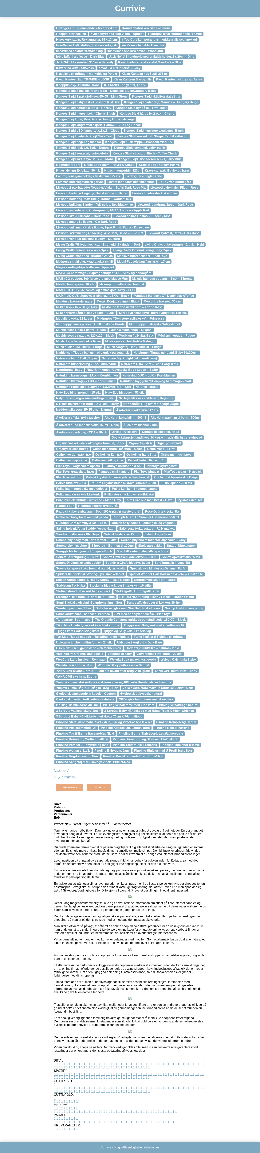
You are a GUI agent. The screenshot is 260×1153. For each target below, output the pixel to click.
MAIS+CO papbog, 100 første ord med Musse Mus (92, 278)
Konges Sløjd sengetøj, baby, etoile (139, 147)
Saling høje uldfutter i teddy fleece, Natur (85, 528)
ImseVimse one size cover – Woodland (135, 51)
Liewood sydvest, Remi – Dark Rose (173, 233)
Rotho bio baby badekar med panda (82, 517)
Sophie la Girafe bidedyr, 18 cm (127, 562)
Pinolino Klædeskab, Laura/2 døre (125, 727)
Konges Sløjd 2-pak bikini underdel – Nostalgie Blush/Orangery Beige (106, 90)
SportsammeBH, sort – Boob (155, 579)
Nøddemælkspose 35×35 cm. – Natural (84, 409)
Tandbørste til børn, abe (73, 619)
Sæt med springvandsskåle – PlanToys (142, 614)
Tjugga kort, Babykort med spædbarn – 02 (154, 625)
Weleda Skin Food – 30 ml (74, 665)
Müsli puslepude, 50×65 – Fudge (79, 347)
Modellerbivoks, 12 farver (74, 318)
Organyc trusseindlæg (72, 448)
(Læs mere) (61, 770)
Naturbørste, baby (69, 369)
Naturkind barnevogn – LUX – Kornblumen (87, 375)
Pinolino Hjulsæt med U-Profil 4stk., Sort (163, 750)
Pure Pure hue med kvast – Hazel (149, 500)
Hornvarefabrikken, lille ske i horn (146, 28)
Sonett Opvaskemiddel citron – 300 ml (130, 557)
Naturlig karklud (147, 386)
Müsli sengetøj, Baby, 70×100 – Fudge (134, 347)
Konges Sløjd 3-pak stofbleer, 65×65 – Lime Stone (92, 96)
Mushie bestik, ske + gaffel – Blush (81, 330)
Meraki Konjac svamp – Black (118, 301)
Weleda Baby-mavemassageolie (133, 659)
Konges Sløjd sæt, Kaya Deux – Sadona (85, 159)
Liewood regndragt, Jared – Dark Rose (165, 204)
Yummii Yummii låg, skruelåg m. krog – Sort (87, 688)
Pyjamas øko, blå (190, 500)
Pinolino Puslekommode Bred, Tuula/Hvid (133, 756)
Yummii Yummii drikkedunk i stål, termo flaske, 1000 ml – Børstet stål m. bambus (113, 682)
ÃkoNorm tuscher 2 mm (140, 425)
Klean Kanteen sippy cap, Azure (179, 79)
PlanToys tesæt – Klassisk (183, 471)
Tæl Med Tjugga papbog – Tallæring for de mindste (92, 636)
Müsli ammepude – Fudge (176, 335)
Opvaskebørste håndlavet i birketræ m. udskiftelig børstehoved (157, 437)
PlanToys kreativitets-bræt (75, 471)
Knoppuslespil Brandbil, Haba (78, 85)
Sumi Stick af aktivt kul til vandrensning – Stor (89, 602)
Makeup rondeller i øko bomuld (121, 284)
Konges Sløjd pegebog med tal (78, 142)
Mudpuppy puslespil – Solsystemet (154, 324)
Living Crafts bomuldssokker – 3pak (82, 250)
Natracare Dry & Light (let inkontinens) (129, 358)
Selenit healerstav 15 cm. (122, 534)
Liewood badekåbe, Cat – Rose (154, 193)
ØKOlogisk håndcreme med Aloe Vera (146, 699)
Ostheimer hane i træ (141, 454)
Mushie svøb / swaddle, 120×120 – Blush (85, 335)
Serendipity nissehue (71, 545)
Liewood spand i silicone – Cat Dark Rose (86, 221)
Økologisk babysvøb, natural (141, 693)
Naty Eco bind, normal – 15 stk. (78, 392)
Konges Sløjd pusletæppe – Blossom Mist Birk (138, 142)
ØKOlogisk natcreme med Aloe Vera (128, 705)
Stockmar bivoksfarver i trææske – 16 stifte (120, 585)
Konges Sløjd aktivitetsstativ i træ (156, 96)
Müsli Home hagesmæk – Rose (78, 341)
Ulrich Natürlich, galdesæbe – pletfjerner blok (88, 648)
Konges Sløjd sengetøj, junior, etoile (82, 153)
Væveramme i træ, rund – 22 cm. (159, 653)
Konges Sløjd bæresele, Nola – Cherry (83, 107)
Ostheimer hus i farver (177, 454)
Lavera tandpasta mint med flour (130, 182)
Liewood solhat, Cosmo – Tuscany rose (142, 216)
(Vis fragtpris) (67, 777)
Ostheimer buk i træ (161, 448)
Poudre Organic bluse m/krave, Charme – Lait (123, 483)
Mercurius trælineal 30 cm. (162, 301)
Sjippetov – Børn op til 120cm (112, 545)
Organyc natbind (169, 443)
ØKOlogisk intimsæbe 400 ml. (77, 705)
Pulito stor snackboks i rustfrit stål (129, 494)
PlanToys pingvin (146, 471)
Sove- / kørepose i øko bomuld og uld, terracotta (90, 568)
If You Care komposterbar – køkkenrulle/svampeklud (159, 39)
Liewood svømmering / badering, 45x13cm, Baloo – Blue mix (99, 233)
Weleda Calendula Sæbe (178, 659)
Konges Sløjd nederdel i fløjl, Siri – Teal (84, 136)
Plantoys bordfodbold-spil (123, 466)
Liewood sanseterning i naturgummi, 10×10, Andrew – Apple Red (102, 210)
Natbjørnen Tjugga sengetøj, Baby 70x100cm (165, 352)
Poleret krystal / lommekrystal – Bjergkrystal (117, 477)
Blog (117, 1147)
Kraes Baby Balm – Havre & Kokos (109, 164)
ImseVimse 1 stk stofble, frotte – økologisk (86, 45)
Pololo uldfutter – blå (71, 483)
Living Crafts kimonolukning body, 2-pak (142, 250)
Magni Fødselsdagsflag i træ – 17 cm (143, 261)
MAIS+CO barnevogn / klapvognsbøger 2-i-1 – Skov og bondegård (104, 273)
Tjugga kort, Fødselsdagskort (77, 631)
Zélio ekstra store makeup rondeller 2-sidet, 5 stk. (158, 688)
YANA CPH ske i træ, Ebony (76, 676)
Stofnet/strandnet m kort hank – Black (83, 591)
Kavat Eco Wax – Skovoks (75, 68)
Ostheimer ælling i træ (107, 460)
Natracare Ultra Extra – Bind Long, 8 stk (149, 364)
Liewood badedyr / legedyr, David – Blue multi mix (92, 193)
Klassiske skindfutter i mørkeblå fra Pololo (86, 73)
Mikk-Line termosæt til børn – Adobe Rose (132, 307)
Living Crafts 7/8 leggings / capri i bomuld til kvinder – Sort (98, 244)
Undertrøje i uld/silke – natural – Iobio (152, 648)
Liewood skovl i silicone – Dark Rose (82, 216)
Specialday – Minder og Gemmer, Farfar (158, 568)
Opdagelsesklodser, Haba (160, 431)
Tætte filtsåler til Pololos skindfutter (159, 636)
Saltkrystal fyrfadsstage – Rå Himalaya (147, 528)
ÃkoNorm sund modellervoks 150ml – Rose (87, 425)
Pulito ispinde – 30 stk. (176, 483)
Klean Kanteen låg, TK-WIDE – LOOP (82, 79)
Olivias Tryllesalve (124, 431)
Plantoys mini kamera (113, 471)
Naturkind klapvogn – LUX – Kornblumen (86, 381)
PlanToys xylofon (68, 477)
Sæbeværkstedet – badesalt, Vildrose (83, 614)
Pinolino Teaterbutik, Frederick (135, 745)
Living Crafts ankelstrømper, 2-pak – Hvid (174, 244)
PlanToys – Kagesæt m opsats (78, 466)
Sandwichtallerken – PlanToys (78, 534)
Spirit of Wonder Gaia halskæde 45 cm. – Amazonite (166, 574)
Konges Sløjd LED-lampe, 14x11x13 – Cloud (88, 130)
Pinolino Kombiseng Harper (176, 722)
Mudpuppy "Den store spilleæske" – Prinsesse (130, 318)
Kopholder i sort (68, 164)
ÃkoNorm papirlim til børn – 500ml (175, 417)
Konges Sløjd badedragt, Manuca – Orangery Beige (161, 102)
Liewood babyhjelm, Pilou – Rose (174, 187)
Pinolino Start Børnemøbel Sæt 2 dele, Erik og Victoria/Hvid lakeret (104, 722)
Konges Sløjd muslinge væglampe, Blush (154, 130)
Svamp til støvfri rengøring (184, 608)
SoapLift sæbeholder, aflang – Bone (142, 551)
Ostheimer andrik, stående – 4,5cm (118, 448)
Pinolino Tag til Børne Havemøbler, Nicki (85, 733)
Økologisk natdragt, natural (178, 705)
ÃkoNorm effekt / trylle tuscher (78, 417)
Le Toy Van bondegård (175, 182)
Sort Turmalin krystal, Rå (172, 562)
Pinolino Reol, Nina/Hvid (171, 727)
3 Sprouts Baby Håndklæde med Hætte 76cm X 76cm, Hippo (99, 716)
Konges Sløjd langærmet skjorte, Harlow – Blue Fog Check (98, 125)
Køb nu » (99, 787)
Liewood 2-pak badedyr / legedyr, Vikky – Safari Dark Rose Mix (101, 187)
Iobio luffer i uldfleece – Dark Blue (80, 56)
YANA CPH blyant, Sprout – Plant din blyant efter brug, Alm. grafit (103, 671)
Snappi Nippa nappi (181, 545)
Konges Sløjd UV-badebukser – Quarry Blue (150, 159)
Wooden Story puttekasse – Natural (123, 665)
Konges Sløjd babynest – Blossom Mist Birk (88, 102)
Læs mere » (69, 787)
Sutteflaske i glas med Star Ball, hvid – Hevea (128, 608)
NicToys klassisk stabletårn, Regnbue (146, 398)
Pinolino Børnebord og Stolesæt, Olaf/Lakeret (145, 739)
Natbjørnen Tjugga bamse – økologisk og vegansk (92, 352)
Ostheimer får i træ (108, 454)
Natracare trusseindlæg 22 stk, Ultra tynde (86, 364)
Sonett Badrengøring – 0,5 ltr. (77, 557)
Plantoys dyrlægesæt (162, 466)
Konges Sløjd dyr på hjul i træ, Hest (141, 107)
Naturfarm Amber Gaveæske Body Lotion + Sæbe (122, 369)
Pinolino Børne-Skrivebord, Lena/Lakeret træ (151, 733)
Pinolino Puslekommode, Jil (76, 727)
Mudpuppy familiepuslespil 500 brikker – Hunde (90, 324)
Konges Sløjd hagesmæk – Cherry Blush (85, 113)
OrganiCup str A (140, 443)
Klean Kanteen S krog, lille (133, 79)
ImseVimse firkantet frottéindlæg (79, 51)
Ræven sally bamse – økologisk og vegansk (143, 523)
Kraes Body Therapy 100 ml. (159, 164)
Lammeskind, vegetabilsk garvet (79, 182)
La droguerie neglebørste (143, 176)
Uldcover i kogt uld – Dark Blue (139, 642)
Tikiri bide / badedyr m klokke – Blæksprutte (87, 625)
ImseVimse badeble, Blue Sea (142, 45)
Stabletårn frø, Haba (70, 585)
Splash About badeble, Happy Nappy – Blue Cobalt (93, 579)
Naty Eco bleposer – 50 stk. (124, 392)
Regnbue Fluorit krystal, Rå (98, 505)
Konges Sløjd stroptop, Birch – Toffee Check (145, 153)
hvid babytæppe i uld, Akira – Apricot (117, 33)
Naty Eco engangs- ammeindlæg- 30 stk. (85, 398)
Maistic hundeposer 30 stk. (75, 284)
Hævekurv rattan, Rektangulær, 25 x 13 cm (86, 39)
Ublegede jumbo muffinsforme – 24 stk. (84, 642)
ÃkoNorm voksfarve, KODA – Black (81, 432)
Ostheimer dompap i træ (73, 454)
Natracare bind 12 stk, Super (76, 358)
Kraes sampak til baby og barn (167, 170)
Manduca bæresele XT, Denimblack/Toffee (164, 295)
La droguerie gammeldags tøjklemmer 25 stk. (88, 176)
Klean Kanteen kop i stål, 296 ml (144, 73)
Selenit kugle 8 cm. (157, 534)
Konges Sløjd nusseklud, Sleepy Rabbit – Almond (152, 136)
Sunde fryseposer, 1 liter (73, 608)
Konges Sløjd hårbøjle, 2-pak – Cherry (147, 113)
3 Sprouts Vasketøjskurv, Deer (78, 710)
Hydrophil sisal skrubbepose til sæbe (175, 33)
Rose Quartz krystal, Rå (162, 511)
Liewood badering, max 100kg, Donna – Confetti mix (93, 199)
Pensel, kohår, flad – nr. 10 (146, 460)
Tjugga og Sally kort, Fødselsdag (127, 631)
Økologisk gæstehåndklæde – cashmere (85, 699)
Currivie (130, 8)
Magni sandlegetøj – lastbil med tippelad (85, 267)
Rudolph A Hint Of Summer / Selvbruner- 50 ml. (146, 517)
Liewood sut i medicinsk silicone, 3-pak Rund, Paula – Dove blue (102, 227)
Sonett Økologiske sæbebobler (78, 562)
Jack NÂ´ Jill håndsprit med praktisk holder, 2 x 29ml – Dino (151, 56)
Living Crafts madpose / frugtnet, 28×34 (84, 256)
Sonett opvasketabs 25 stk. (181, 557)
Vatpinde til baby (120, 653)
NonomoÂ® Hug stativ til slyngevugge (151, 404)
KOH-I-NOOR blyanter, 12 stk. (125, 85)
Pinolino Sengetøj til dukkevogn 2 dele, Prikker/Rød (93, 762)
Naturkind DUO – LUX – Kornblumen (148, 375)
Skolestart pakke (150, 545)
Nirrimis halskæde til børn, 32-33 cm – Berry (87, 404)
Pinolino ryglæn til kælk (73, 750)
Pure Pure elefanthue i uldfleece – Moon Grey (88, 500)
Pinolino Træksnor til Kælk (181, 745)
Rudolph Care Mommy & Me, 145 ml (81, 523)
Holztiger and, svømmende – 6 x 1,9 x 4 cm (86, 28)
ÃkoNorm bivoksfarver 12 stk (137, 410)
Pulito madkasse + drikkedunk (78, 494)
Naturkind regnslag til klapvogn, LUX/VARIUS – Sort (93, 386)
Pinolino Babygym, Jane (112, 750)
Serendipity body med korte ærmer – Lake (86, 540)
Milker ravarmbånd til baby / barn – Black (85, 312)
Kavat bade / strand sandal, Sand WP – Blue (149, 62)
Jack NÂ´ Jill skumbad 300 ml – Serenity (85, 62)
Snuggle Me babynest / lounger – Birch (84, 551)
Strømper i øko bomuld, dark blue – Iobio (85, 597)
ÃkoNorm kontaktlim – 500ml (125, 417)
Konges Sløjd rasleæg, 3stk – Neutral (82, 147)
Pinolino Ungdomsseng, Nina (77, 756)
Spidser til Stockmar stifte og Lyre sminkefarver (90, 574)
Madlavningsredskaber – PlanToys (142, 256)
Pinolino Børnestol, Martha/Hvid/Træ (82, 739)
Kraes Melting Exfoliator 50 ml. (78, 170)
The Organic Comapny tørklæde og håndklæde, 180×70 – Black (140, 619)
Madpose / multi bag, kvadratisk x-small (84, 261)
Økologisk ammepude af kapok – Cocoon (86, 693)
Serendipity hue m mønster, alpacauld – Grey (153, 540)
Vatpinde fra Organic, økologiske (79, 653)
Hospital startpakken (71, 33)
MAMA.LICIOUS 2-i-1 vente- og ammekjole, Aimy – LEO (95, 290)
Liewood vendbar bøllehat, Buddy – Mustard (88, 238)
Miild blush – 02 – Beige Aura (77, 307)
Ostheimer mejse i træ (71, 460)
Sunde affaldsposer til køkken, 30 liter (154, 602)
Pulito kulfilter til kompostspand (135, 488)
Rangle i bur (65, 505)
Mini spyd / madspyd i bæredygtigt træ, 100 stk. (153, 312)
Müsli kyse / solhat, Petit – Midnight (130, 341)
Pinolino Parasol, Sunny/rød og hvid (82, 745)
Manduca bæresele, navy (74, 301)
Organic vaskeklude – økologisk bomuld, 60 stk (90, 443)
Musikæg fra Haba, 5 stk (136, 335)
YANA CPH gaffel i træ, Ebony (175, 671)
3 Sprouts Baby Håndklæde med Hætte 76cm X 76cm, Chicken (149, 710)
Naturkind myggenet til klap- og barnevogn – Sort (155, 381)
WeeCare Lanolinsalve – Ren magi (80, 659)
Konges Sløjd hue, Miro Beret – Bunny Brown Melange (95, 119)
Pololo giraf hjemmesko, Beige (176, 477)
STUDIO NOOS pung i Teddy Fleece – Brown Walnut (156, 597)
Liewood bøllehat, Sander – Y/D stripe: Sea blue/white (94, 204)
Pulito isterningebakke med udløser (81, 488)
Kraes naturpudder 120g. (122, 170)
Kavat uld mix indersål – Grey (119, 68)
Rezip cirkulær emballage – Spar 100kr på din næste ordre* (98, 511)
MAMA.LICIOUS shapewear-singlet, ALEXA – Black (92, 295)
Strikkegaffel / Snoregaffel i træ (137, 591)
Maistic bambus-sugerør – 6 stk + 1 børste (162, 278)
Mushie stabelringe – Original (131, 330)
